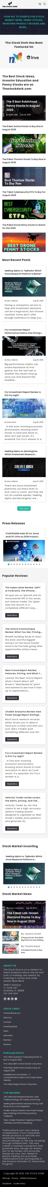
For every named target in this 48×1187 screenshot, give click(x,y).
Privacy (15, 1178)
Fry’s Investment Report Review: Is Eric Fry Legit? (23, 394)
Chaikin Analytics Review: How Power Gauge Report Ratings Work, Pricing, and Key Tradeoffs (23, 713)
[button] (9, 564)
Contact (7, 1022)
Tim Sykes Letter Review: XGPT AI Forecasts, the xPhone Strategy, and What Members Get (23, 589)
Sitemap (6, 1178)
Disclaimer (7, 1183)
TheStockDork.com (11, 1013)
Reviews (7, 1044)
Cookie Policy (19, 1183)
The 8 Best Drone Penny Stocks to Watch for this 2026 (23, 226)
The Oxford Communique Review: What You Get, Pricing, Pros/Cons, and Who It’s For (23, 630)
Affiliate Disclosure (28, 1178)
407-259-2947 (10, 993)
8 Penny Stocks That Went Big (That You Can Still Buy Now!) (32, 938)
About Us (7, 1017)
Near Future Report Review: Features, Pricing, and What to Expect (23, 672)
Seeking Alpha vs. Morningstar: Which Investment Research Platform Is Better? (21, 453)
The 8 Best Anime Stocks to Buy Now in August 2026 (22, 128)
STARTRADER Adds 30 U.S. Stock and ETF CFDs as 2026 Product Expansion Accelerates (22, 535)
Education (8, 1035)
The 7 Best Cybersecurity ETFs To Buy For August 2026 (23, 194)
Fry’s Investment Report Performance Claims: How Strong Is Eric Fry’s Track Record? (24, 331)
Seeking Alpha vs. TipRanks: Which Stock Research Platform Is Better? (23, 272)
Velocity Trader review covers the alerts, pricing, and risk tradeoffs (22, 799)
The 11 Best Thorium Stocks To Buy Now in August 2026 (24, 161)
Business (7, 1040)
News (5, 1031)
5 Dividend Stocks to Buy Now (31, 951)
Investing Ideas (10, 1026)
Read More (12, 615)
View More (24, 508)
